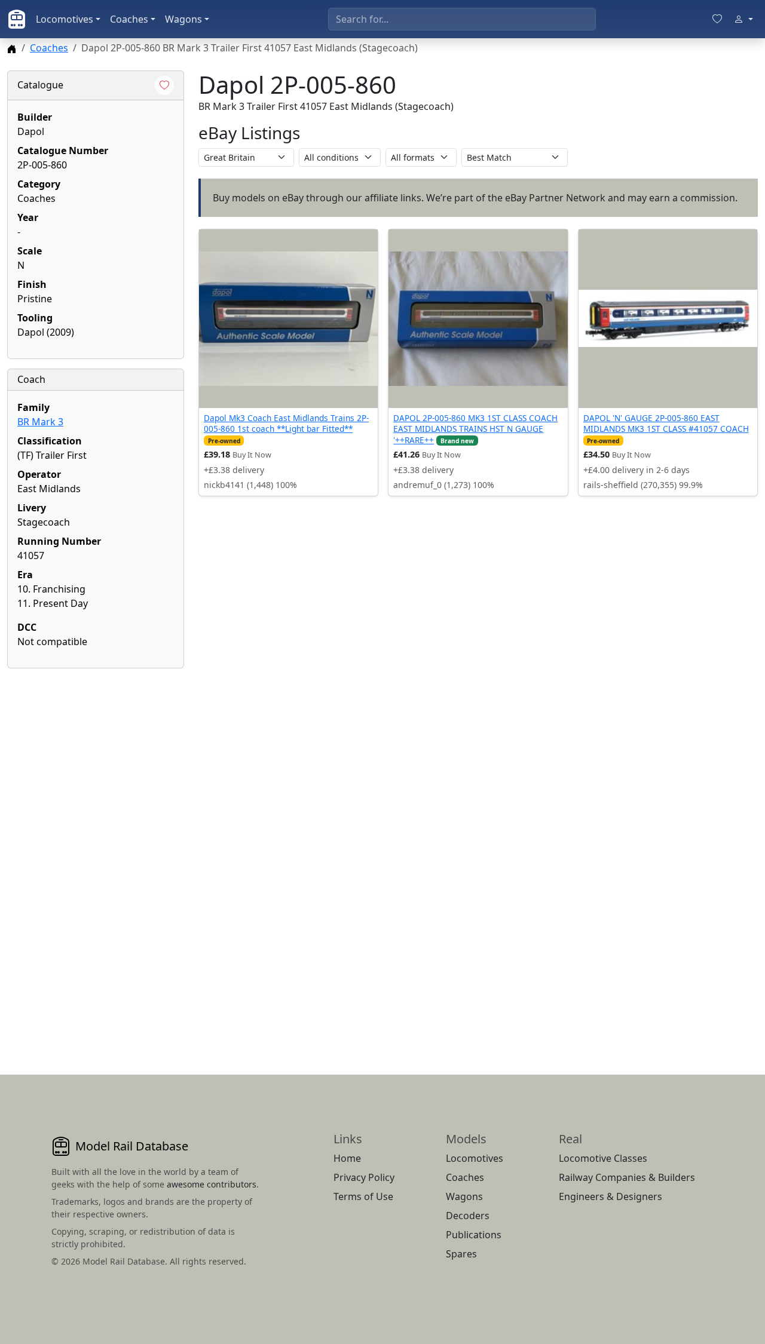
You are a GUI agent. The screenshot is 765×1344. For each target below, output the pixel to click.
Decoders (467, 1215)
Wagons (183, 19)
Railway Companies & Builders (627, 1177)
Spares (461, 1253)
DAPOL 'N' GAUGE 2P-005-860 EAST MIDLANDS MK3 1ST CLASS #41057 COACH (666, 423)
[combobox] (462, 19)
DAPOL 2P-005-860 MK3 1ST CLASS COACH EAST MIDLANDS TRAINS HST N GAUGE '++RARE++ (475, 429)
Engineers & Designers (610, 1196)
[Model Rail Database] (16, 19)
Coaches (129, 19)
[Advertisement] (95, 857)
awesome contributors (211, 1184)
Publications (473, 1234)
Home (347, 1158)
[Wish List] (717, 19)
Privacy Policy (363, 1177)
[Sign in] (743, 19)
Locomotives (64, 19)
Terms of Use (363, 1196)
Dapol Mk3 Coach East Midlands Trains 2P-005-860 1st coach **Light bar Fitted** (286, 423)
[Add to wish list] (164, 85)
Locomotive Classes (603, 1158)
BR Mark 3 (40, 421)
